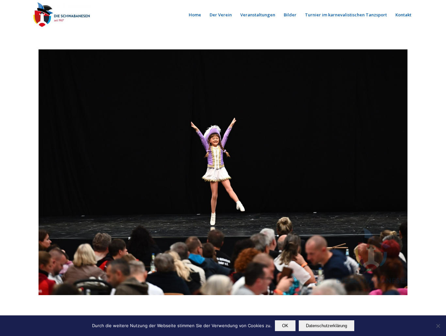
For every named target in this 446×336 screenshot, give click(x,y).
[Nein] (438, 326)
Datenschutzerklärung (326, 325)
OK (285, 325)
